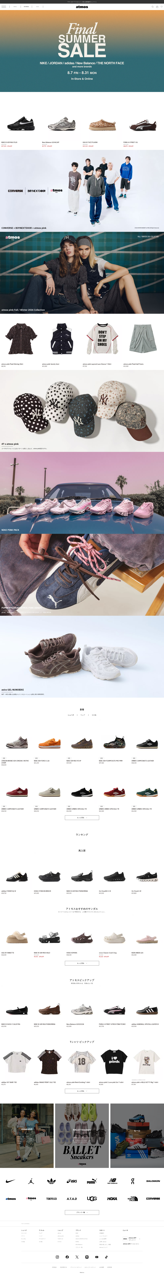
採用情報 (109, 1267)
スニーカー (24, 1233)
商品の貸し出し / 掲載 (105, 1244)
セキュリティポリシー (90, 1267)
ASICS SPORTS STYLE (82, 1238)
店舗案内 (101, 1233)
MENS (15, 6)
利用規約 (54, 1267)
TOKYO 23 (60, 1238)
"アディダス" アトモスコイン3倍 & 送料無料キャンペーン (82, 2)
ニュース (125, 1230)
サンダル (23, 1238)
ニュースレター (103, 1236)
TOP (22, 1223)
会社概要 (101, 1267)
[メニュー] (4, 7)
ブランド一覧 (80, 1212)
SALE (37, 6)
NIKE (77, 1233)
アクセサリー (42, 1238)
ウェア (40, 1233)
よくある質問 (102, 1238)
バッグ (40, 1236)
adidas (77, 1236)
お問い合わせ (102, 1241)
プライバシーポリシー (76, 1267)
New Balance (79, 1244)
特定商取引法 (63, 1267)
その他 (23, 1241)
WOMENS (26, 6)
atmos (59, 1233)
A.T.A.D (59, 1241)
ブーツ (23, 1236)
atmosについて (103, 1247)
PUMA (77, 1241)
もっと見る (80, 817)
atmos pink (61, 1236)
